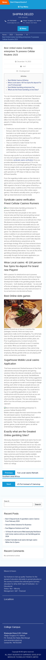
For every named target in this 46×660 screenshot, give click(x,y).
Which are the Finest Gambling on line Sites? (23, 90)
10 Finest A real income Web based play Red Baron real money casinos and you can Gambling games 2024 (23, 534)
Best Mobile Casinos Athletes (18, 80)
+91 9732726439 (11, 20)
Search (6, 501)
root (24, 66)
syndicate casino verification (23, 160)
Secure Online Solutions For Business (18, 525)
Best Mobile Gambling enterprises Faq (21, 87)
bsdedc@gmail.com (13, 23)
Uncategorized (24, 71)
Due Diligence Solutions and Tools (17, 528)
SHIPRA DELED (23, 14)
